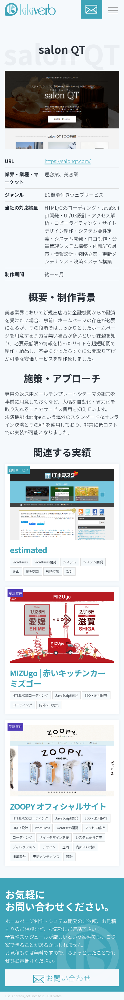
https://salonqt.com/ (68, 161)
